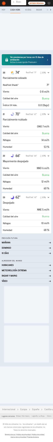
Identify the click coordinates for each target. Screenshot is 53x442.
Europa (23, 409)
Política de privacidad (23, 435)
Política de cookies (38, 435)
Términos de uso (10, 435)
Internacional (8, 409)
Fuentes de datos (33, 437)
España (35, 409)
